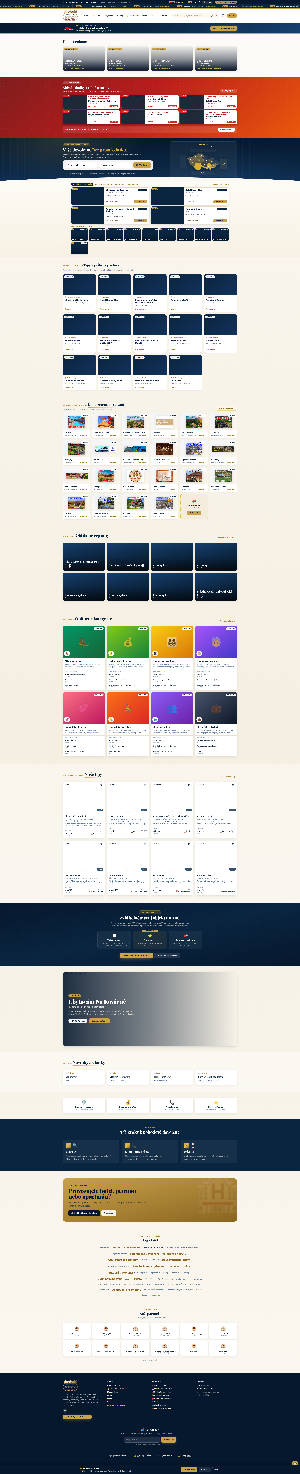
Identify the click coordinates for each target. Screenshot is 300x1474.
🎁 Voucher (208, 2)
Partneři (110, 1402)
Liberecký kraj (149, 1279)
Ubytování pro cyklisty (164, 1284)
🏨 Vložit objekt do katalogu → (77, 1417)
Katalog (120, 16)
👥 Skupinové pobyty (160, 1405)
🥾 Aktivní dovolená (159, 1385)
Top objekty (141, 1272)
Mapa (144, 16)
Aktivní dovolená (121, 1272)
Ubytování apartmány (180, 1273)
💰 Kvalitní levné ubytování (162, 1389)
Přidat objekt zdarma (167, 955)
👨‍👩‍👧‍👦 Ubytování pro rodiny (161, 1392)
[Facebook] (199, 2)
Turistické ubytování (176, 1247)
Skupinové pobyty (110, 1278)
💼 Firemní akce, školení (161, 1408)
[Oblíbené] (223, 15)
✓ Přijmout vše (189, 1470)
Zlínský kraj (189, 1290)
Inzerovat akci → (226, 129)
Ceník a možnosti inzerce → (136, 955)
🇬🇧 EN (178, 2)
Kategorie (96, 16)
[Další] (102, 797)
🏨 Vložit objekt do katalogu (226, 2)
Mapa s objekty (113, 1392)
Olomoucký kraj (115, 1284)
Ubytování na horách (153, 1247)
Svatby (128, 1279)
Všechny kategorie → (228, 621)
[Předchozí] (66, 797)
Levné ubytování (195, 1279)
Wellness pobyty (174, 1290)
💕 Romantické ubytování (161, 1399)
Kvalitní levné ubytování (148, 1266)
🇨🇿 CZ (172, 2)
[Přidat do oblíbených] (101, 785)
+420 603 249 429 (206, 1386)
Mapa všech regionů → (227, 538)
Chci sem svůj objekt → (221, 184)
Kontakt (232, 16)
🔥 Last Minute (133, 16)
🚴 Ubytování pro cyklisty (162, 1402)
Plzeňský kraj (138, 1284)
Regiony (108, 16)
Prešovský (103, 1284)
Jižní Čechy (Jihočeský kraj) (188, 1284)
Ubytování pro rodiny (176, 1259)
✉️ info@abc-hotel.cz (88, 2)
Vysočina (199, 1290)
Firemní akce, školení (126, 1247)
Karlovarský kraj (193, 1247)
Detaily (216, 1469)
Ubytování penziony (150, 1260)
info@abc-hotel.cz (206, 1388)
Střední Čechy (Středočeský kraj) (118, 1266)
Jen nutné (204, 1470)
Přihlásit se (169, 1439)
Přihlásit (164, 16)
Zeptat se (108, 1213)
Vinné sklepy (103, 1290)
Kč (190, 2)
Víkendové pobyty (174, 1253)
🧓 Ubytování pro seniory (162, 1395)
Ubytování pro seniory (123, 1259)
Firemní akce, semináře (154, 1290)
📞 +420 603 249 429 (70, 2)
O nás (152, 16)
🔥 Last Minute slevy (115, 1389)
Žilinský (148, 1284)
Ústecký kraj (127, 1284)
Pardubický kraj (104, 1247)
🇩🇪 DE (183, 2)
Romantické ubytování (144, 1253)
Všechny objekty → (229, 91)
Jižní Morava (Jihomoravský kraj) (171, 1279)
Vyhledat (143, 165)
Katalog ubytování (114, 1385)
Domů (86, 16)
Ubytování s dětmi (119, 1254)
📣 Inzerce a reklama (116, 1405)
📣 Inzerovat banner (227, 408)
